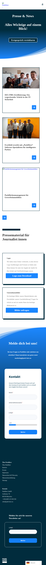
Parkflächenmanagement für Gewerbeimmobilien (16, 196)
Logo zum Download (21, 276)
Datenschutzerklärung (8, 478)
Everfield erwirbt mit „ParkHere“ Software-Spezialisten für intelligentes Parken (20, 147)
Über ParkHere (6, 465)
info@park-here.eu (7, 501)
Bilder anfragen (22, 310)
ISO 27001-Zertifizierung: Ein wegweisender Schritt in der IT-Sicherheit (18, 97)
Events (4, 470)
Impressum (5, 472)
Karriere (4, 467)
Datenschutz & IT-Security (10, 475)
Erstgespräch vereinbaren (23, 40)
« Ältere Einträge (4, 217)
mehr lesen (34, 107)
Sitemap (4, 480)
